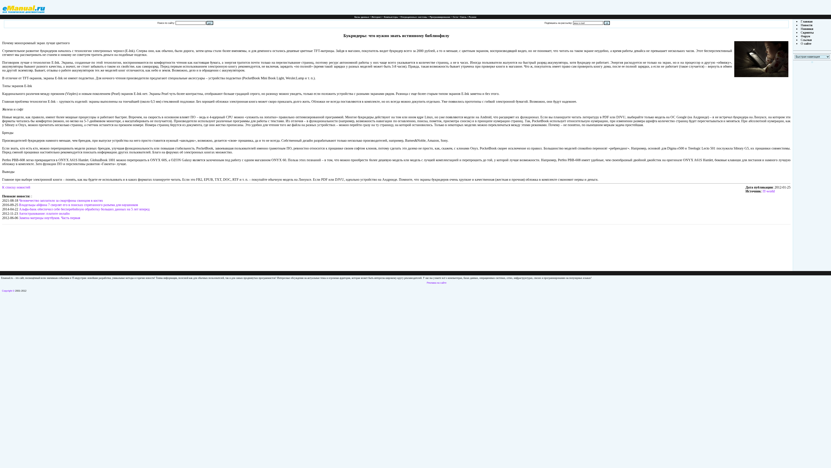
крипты (808, 32)
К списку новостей (16, 187)
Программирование (440, 17)
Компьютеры (391, 17)
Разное (473, 17)
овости (807, 25)
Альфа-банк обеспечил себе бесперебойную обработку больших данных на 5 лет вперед (84, 209)
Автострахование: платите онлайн (44, 213)
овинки (808, 29)
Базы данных (361, 17)
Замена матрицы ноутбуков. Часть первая (49, 218)
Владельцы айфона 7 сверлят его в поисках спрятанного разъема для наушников (78, 205)
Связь (463, 17)
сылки (807, 40)
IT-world (769, 191)
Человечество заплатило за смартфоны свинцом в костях (61, 200)
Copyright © (8, 290)
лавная (808, 21)
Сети (455, 17)
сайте (807, 43)
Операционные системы (413, 17)
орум (806, 36)
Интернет (377, 17)
